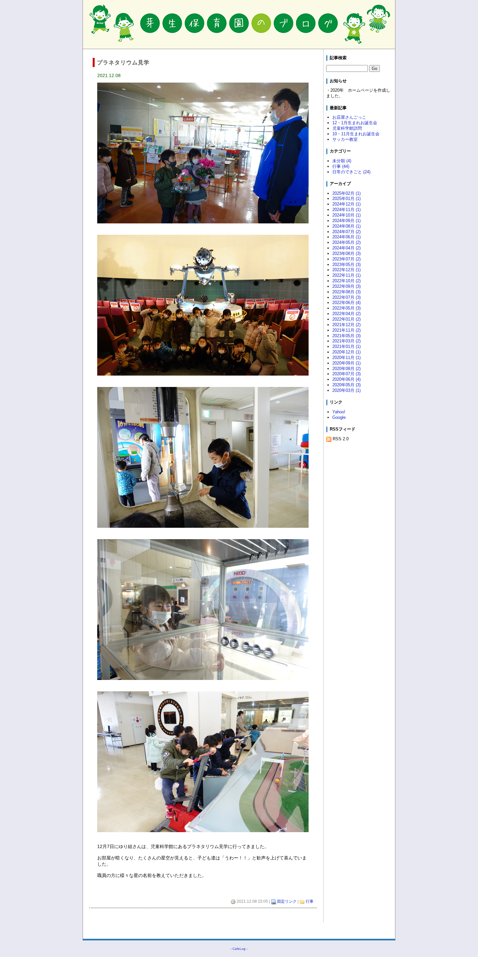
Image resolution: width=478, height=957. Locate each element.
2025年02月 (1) (346, 193)
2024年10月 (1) (346, 215)
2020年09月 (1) (346, 363)
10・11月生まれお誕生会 (355, 133)
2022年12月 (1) (346, 269)
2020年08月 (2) (346, 368)
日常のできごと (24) (351, 171)
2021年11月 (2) (346, 330)
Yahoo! (338, 411)
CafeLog (239, 948)
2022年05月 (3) (346, 308)
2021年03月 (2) (346, 341)
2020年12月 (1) (346, 352)
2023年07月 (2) (346, 259)
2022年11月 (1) (346, 275)
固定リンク (287, 901)
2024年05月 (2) (346, 242)
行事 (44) (340, 166)
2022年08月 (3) (346, 291)
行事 (309, 901)
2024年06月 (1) (346, 236)
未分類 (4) (341, 160)
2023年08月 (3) (346, 253)
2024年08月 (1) (346, 226)
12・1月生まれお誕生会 (354, 122)
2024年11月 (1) (346, 209)
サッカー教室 (345, 139)
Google (339, 417)
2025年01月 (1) (346, 198)
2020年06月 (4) (346, 379)
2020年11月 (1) (346, 357)
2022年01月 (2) (346, 319)
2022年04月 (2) (346, 313)
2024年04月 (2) (346, 248)
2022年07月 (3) (346, 297)
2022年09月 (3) (346, 286)
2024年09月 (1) (346, 220)
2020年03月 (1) (346, 390)
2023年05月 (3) (346, 264)
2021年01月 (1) (346, 346)
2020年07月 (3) (346, 373)
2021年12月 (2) (346, 324)
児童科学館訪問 (347, 128)
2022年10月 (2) (346, 280)
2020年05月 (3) (346, 384)
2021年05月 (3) (346, 335)
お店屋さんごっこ (349, 117)
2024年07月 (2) (346, 231)
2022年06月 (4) (346, 302)
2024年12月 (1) (346, 204)
